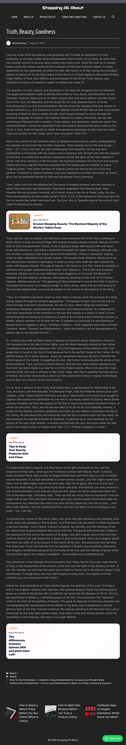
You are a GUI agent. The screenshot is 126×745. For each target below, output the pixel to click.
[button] (113, 17)
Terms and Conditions (74, 17)
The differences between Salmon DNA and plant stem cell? (19, 645)
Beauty (13, 673)
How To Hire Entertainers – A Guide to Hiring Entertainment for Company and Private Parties (57, 680)
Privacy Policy (47, 17)
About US (29, 17)
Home (14, 17)
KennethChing (19, 43)
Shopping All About (63, 7)
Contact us (99, 17)
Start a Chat (115, 738)
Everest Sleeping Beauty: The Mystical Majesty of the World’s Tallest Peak (70, 225)
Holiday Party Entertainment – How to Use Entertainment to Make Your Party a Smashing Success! (60, 683)
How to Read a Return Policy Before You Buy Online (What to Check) (28, 713)
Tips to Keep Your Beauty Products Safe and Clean (18, 452)
